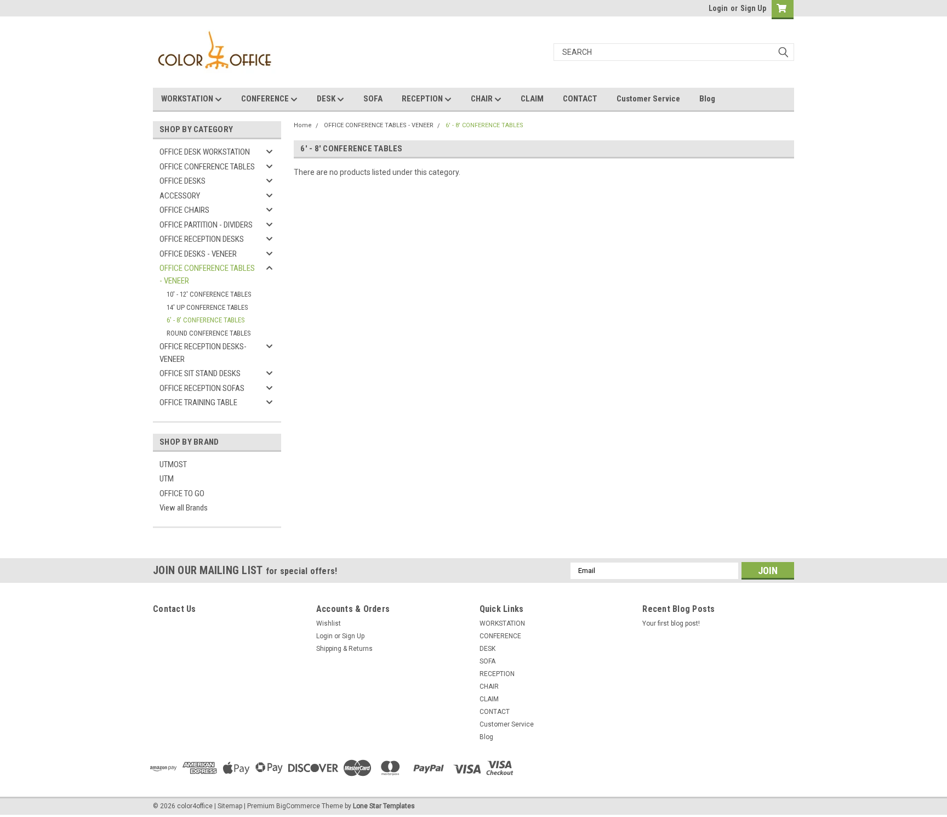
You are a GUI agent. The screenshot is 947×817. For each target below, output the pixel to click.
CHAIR (482, 99)
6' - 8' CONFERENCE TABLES (206, 320)
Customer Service (648, 99)
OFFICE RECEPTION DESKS (201, 239)
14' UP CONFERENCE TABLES (207, 307)
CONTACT (580, 99)
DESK (327, 99)
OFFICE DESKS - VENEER (198, 254)
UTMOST (173, 464)
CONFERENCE (265, 99)
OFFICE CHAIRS (184, 210)
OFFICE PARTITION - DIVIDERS (206, 225)
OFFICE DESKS (182, 181)
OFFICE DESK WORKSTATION (204, 152)
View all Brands (183, 508)
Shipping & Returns (344, 649)
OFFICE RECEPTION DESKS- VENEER (203, 353)
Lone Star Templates (384, 806)
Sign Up (753, 8)
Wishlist (328, 623)
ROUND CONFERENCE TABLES (209, 333)
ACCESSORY (179, 196)
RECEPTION (423, 99)
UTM (166, 479)
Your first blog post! (671, 623)
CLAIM (532, 99)
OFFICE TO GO (181, 493)
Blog (707, 99)
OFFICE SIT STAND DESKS (200, 373)
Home (303, 125)
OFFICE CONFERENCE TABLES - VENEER (207, 274)
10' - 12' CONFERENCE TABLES (209, 294)
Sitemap (230, 806)
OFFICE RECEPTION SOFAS (201, 388)
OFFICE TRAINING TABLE (198, 402)
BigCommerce (298, 806)
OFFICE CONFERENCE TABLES (207, 167)
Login (718, 8)
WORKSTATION (188, 99)
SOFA (373, 99)
